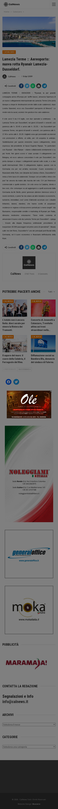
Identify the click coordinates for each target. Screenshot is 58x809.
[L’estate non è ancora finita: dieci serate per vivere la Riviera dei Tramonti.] (14, 308)
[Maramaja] (26, 663)
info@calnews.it (15, 701)
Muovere (36, 804)
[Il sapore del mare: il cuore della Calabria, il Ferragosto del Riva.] (14, 343)
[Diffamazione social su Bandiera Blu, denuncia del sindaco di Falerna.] (43, 343)
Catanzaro (9, 52)
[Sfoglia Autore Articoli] (29, 262)
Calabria (8, 301)
